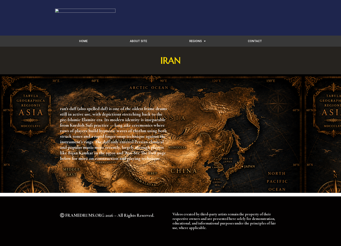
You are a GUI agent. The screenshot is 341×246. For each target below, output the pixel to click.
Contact (255, 41)
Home (83, 41)
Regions (195, 41)
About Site (138, 41)
